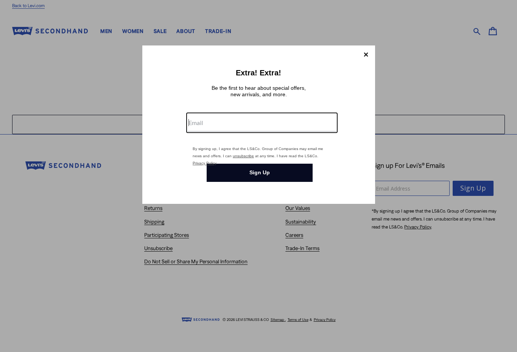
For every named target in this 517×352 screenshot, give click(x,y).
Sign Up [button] (259, 172)
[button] (366, 54)
